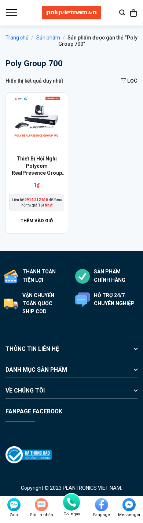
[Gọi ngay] (71, 502)
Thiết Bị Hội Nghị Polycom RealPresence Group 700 (37, 166)
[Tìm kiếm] (122, 12)
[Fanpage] (101, 504)
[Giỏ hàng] (134, 12)
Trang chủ (17, 38)
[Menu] (11, 12)
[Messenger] (129, 504)
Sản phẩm (48, 38)
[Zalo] (14, 504)
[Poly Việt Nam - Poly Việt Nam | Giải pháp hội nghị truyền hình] (71, 13)
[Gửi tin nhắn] (41, 504)
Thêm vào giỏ (37, 220)
